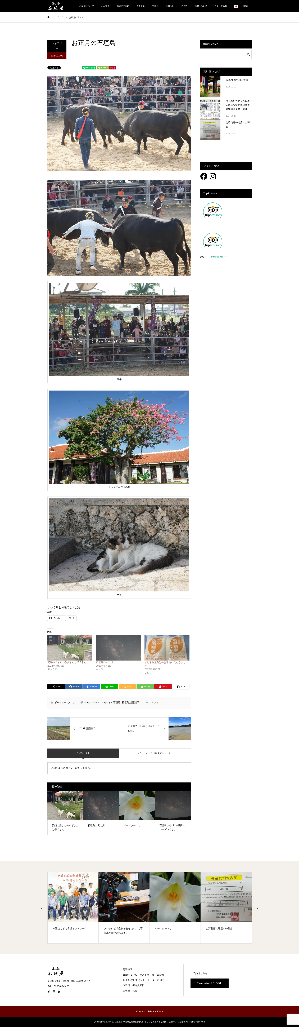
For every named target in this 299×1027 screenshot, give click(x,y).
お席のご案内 (123, 6)
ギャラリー (57, 46)
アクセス (141, 6)
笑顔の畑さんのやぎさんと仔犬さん (66, 662)
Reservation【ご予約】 (209, 983)
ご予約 (184, 6)
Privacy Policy (155, 1011)
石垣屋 (116, 702)
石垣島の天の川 (104, 662)
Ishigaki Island (91, 702)
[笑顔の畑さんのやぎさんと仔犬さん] (69, 648)
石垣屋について (86, 6)
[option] (73, 907)
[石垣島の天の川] (118, 648)
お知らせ (170, 6)
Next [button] (257, 909)
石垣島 (125, 702)
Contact (140, 1011)
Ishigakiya (106, 702)
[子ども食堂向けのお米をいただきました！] (166, 648)
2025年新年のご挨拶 (237, 79)
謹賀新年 (135, 702)
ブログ (155, 6)
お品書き (105, 6)
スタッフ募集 (220, 6)
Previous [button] (41, 909)
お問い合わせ (201, 6)
